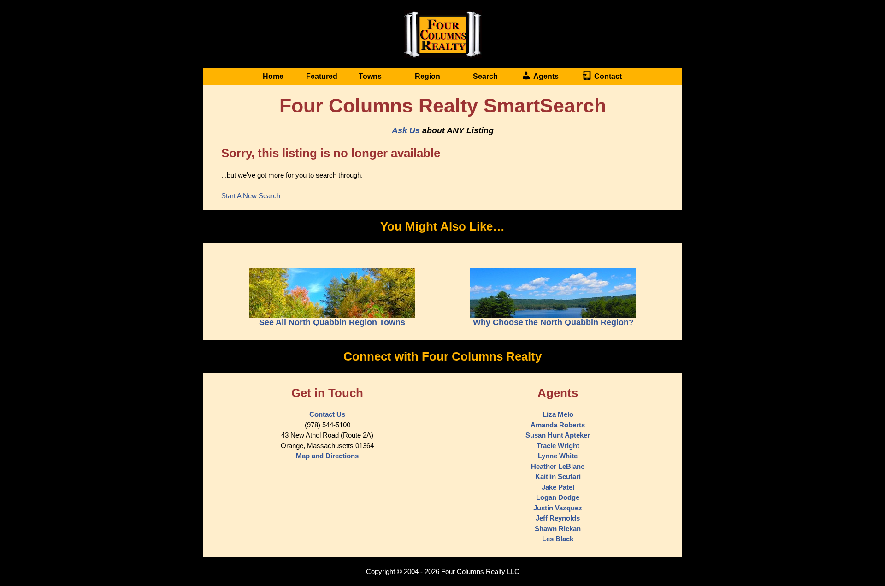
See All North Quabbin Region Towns (332, 322)
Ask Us (406, 130)
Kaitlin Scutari (558, 476)
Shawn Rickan (558, 529)
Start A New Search (250, 196)
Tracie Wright (558, 446)
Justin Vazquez (557, 508)
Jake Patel (558, 487)
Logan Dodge (557, 497)
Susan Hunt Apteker (557, 435)
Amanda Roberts (558, 425)
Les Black (557, 539)
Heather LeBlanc (557, 466)
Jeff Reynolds (558, 518)
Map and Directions (327, 456)
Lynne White (558, 456)
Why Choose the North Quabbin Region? (553, 322)
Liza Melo (558, 414)
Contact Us (327, 414)
